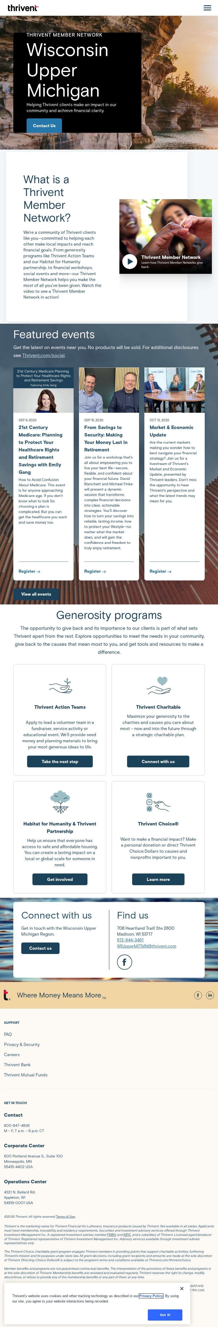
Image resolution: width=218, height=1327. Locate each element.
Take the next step (60, 761)
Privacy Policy (151, 1296)
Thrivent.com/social (43, 355)
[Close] (182, 1288)
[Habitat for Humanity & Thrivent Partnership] (60, 802)
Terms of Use (65, 1216)
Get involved (60, 879)
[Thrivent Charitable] (158, 685)
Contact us (40, 948)
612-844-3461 (130, 940)
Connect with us (158, 761)
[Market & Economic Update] (174, 390)
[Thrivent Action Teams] (60, 685)
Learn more (158, 879)
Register (27, 571)
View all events (36, 594)
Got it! (165, 1315)
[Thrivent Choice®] (158, 802)
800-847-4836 (17, 1125)
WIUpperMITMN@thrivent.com (146, 946)
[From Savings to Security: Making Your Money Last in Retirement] (109, 390)
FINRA (111, 1235)
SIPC (127, 1235)
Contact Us (44, 125)
